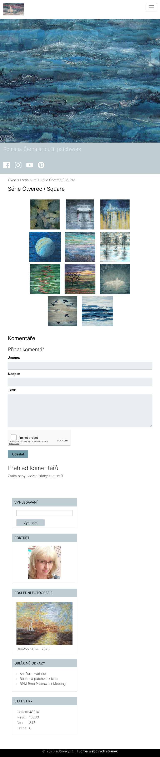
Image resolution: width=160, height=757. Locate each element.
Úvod (12, 180)
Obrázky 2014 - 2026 (33, 649)
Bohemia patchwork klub (39, 679)
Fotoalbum (28, 180)
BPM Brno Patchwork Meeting (43, 684)
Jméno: (14, 357)
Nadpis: (14, 374)
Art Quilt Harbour (33, 674)
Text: (12, 390)
